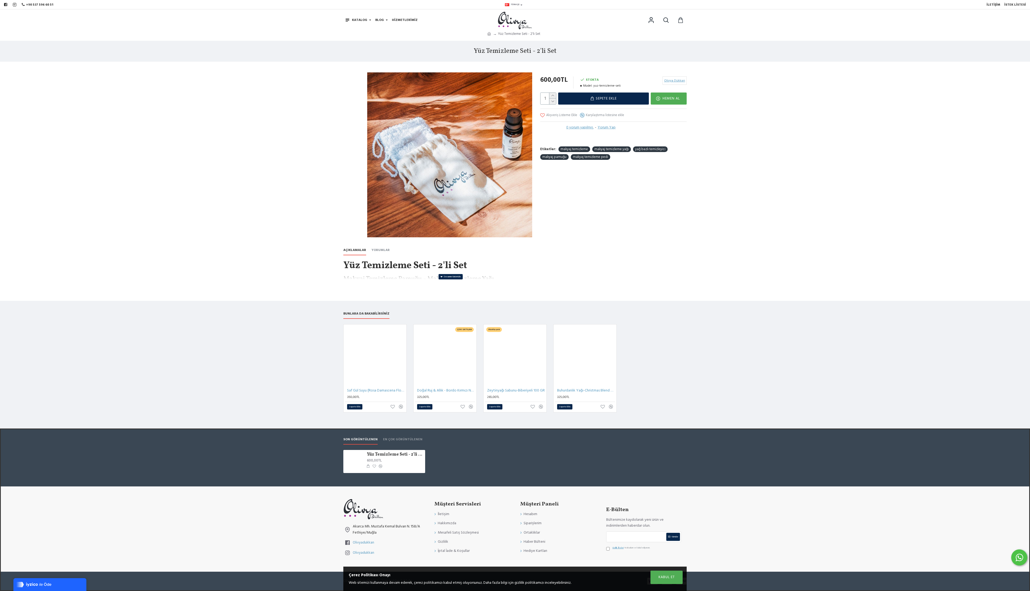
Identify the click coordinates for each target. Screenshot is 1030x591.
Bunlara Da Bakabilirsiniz (366, 314)
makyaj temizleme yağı (611, 149)
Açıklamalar (354, 250)
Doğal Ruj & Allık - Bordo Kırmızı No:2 (446, 390)
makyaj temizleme (574, 149)
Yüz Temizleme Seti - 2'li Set (395, 454)
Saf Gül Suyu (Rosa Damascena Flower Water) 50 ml (376, 390)
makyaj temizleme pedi (590, 156)
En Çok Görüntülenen (402, 439)
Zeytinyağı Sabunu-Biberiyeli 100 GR (516, 390)
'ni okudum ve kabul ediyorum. (631, 547)
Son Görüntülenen (360, 439)
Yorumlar (380, 250)
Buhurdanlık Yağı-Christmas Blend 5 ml (586, 390)
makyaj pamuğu (554, 156)
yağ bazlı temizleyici (650, 149)
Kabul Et (667, 577)
